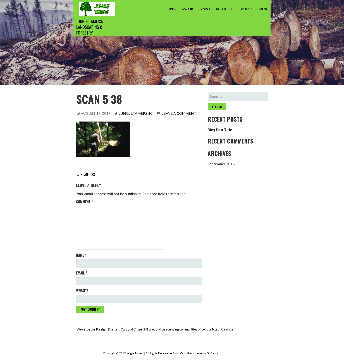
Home (172, 9)
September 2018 (221, 164)
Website (82, 290)
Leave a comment (179, 113)
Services (205, 9)
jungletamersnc (136, 113)
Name (81, 255)
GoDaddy (213, 353)
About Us (187, 9)
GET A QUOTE (224, 9)
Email (81, 273)
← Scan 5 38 (85, 174)
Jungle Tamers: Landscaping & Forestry (89, 27)
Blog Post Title (220, 129)
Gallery (263, 9)
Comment (84, 201)
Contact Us (245, 9)
